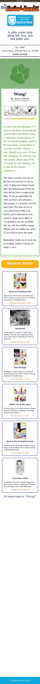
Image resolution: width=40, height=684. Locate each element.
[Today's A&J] (20, 119)
